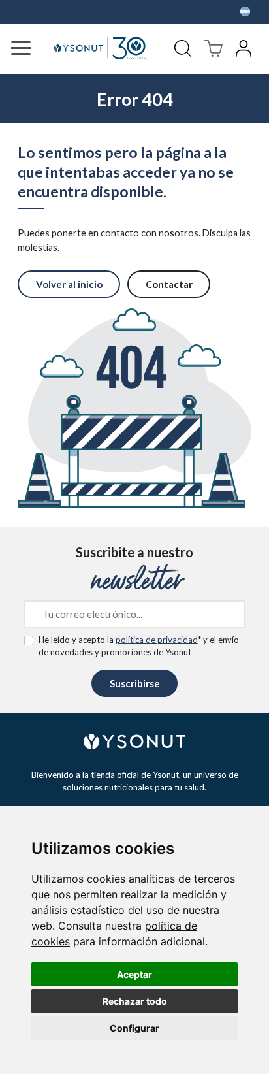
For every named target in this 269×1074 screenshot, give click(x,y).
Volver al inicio (69, 284)
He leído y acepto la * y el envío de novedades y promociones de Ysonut (139, 646)
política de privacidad (157, 639)
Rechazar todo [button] (135, 1001)
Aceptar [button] (134, 974)
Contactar (169, 284)
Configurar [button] (134, 1027)
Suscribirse (135, 683)
